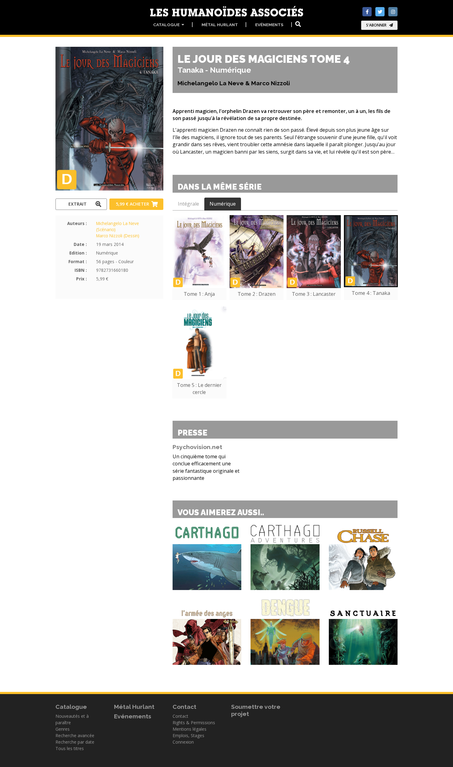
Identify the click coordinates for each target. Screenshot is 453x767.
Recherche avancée (74, 735)
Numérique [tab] (223, 203)
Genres (62, 729)
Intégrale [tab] (188, 203)
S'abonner (376, 25)
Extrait (77, 204)
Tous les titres (69, 748)
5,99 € (132, 204)
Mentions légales (189, 729)
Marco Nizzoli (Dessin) (117, 236)
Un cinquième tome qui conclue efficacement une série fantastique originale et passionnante (206, 467)
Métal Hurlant (220, 24)
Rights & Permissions (194, 722)
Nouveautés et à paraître (72, 719)
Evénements (269, 24)
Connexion (183, 742)
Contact (180, 716)
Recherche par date (74, 742)
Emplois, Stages (188, 735)
